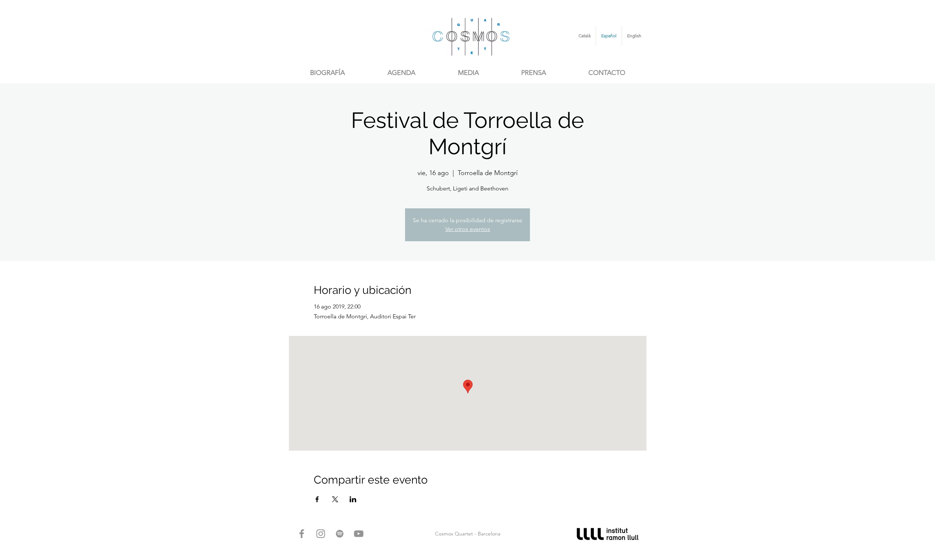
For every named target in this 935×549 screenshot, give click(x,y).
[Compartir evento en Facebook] (317, 499)
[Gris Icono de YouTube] (359, 533)
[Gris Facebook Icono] (302, 533)
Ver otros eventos (467, 229)
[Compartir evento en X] (335, 499)
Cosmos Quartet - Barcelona (467, 533)
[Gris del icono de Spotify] (340, 533)
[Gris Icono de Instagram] (321, 533)
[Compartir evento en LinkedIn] (353, 499)
